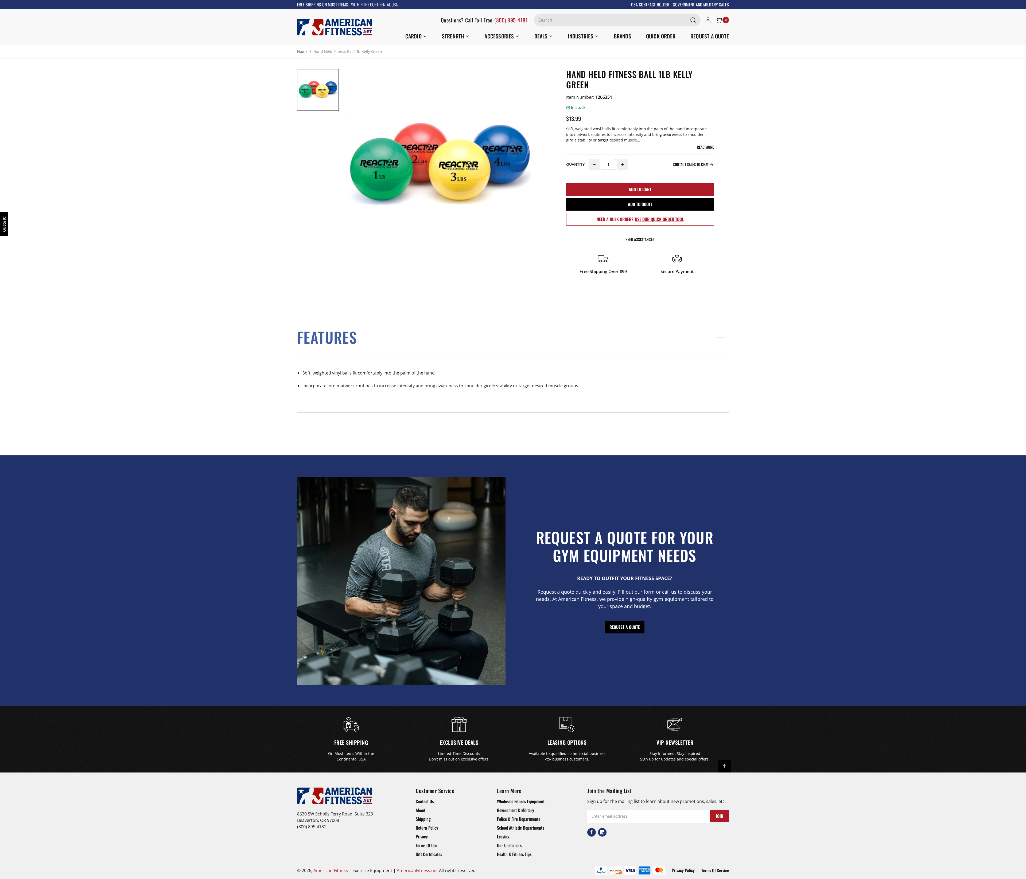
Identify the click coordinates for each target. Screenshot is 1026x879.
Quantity (575, 164)
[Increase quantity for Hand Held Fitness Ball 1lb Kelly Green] (622, 164)
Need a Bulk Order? (640, 219)
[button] (513, 337)
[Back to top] (724, 766)
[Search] (693, 20)
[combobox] (617, 20)
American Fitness (330, 870)
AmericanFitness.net (417, 870)
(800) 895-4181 (511, 20)
